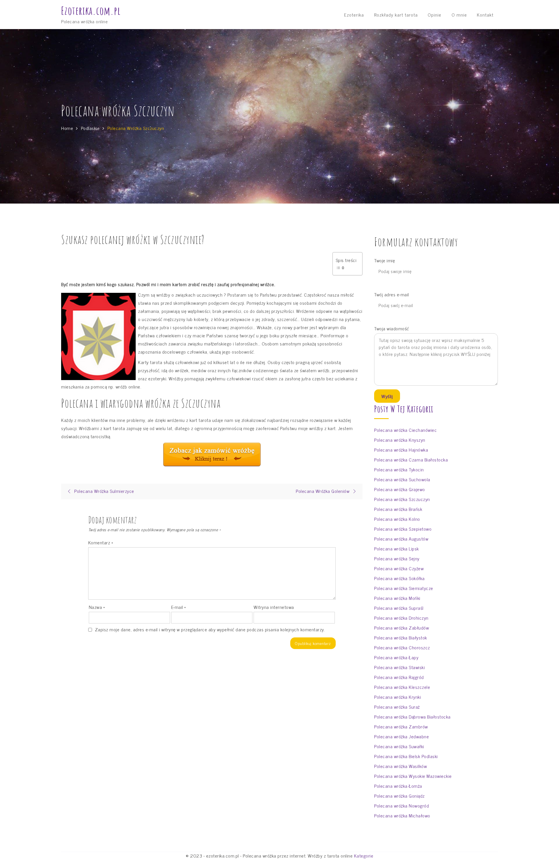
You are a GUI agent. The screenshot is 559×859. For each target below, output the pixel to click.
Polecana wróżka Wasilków (400, 766)
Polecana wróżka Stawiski (399, 667)
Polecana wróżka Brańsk (398, 509)
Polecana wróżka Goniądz (399, 795)
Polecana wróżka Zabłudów (401, 627)
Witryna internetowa (274, 606)
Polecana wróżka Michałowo (402, 815)
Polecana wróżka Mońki (397, 598)
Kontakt (485, 14)
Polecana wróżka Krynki (397, 697)
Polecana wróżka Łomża (398, 786)
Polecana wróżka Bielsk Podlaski (406, 756)
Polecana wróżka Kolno (397, 519)
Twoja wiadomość (391, 328)
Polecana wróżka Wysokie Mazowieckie (413, 776)
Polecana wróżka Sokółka (399, 578)
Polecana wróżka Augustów (401, 538)
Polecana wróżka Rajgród (399, 677)
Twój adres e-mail (391, 294)
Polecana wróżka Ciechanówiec (405, 430)
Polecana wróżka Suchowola (402, 479)
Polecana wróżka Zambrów (401, 726)
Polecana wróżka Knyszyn (399, 439)
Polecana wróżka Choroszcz (402, 647)
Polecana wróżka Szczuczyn (402, 499)
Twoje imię (384, 260)
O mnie (459, 14)
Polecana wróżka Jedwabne (401, 736)
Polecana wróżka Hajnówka (401, 449)
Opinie (434, 14)
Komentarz (100, 542)
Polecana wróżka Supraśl (399, 608)
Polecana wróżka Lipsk (396, 548)
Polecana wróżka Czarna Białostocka (411, 459)
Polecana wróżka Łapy (396, 657)
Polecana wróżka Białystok (400, 637)
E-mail (178, 606)
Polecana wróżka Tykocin (399, 469)
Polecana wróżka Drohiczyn (401, 617)
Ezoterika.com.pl (91, 10)
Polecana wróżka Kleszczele (402, 687)
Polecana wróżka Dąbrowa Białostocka (412, 716)
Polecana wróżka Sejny (397, 558)
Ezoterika (354, 14)
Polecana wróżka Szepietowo (402, 528)
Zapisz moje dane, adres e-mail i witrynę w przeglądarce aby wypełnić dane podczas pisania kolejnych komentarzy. (210, 629)
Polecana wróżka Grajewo (399, 489)
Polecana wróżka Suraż (397, 706)
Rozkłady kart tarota (396, 14)
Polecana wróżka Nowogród (401, 805)
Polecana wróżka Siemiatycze (403, 588)
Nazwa (97, 606)
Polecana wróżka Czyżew (399, 568)
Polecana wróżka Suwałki (399, 746)
